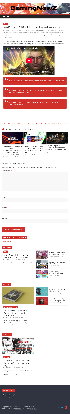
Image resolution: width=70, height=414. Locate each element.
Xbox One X (54, 35)
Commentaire (7, 171)
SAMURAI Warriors (58, 32)
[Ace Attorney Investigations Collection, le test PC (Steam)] (42, 251)
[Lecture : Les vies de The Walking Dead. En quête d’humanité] (18, 288)
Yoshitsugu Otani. (7, 37)
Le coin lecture (8, 307)
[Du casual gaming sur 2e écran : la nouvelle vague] (42, 271)
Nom (4, 197)
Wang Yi (25, 35)
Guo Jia (62, 30)
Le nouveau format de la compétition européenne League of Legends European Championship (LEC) (12, 150)
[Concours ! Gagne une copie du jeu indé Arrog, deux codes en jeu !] (18, 338)
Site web (5, 218)
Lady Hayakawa (17, 32)
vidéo (21, 35)
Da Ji (38, 30)
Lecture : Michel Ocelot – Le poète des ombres (57, 290)
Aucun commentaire (29, 30)
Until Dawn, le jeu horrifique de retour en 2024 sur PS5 (16, 256)
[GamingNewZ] (35, 4)
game (52, 30)
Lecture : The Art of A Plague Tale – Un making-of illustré (57, 300)
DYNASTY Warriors (45, 30)
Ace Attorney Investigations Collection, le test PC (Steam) (57, 253)
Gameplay (57, 30)
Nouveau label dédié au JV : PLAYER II (17, 123)
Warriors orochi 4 (39, 35)
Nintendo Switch (41, 32)
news (35, 32)
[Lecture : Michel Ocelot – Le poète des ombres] (42, 288)
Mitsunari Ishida (25, 32)
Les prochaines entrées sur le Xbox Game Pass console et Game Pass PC (34, 149)
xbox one (47, 35)
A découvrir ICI (6, 241)
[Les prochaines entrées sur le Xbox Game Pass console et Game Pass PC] (35, 133)
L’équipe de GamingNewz (9, 395)
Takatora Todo (11, 35)
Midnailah (19, 30)
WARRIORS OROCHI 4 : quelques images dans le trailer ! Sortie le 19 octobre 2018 (36, 81)
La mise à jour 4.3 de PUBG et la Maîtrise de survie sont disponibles (56, 148)
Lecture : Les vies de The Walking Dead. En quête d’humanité (15, 313)
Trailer (17, 35)
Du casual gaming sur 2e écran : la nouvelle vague (56, 272)
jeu (4, 32)
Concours (6, 357)
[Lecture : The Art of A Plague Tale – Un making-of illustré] (42, 298)
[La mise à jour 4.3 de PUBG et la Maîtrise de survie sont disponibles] (57, 133)
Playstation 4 (49, 32)
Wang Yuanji (31, 35)
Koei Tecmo (9, 32)
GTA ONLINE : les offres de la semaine (52, 123)
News (5, 24)
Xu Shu (63, 35)
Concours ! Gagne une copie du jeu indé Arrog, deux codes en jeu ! (17, 363)
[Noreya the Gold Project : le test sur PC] (42, 261)
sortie (4, 35)
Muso (31, 32)
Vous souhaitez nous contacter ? (11, 398)
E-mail (4, 207)
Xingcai (59, 35)
